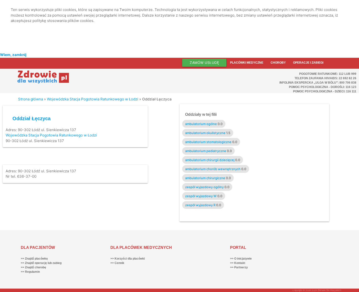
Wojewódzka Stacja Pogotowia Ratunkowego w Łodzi (92, 99)
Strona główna (30, 99)
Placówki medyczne (246, 62)
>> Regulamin (30, 271)
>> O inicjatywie (241, 258)
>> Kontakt (237, 263)
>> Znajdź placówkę (34, 258)
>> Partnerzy (239, 267)
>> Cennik (117, 263)
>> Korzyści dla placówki (127, 258)
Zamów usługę (204, 62)
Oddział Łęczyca (31, 118)
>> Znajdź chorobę (33, 267)
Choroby (278, 62)
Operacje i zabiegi (308, 62)
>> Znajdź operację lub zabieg (41, 263)
